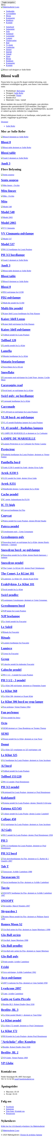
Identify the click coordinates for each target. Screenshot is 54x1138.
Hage (8, 56)
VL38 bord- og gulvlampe (17, 417)
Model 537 (8, 244)
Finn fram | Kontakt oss (15, 1111)
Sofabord (9, 34)
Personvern (10, 1113)
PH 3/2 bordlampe (13, 254)
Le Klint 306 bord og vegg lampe (22, 701)
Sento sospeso (9, 180)
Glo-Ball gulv (9, 956)
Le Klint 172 (9, 1031)
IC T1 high (8, 504)
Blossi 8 (6, 142)
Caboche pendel (11, 669)
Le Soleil (6, 626)
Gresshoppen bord (13, 605)
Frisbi (5, 967)
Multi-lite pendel (12, 308)
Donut (5, 744)
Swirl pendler (10, 595)
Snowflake (7, 372)
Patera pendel (10, 526)
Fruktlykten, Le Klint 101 (17, 584)
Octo (4, 723)
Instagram (10, 1109)
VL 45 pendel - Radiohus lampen (22, 428)
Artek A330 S (9, 473)
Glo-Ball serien (11, 935)
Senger (9, 49)
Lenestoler (10, 36)
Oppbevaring (11, 40)
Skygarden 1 (9, 911)
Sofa (8, 31)
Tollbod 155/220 (11, 776)
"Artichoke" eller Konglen (18, 1041)
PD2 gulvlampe (11, 297)
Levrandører (11, 13)
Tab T (5, 866)
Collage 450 (8, 819)
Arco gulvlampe (11, 977)
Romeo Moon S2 (11, 924)
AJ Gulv (6, 829)
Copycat (6, 515)
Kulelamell (8, 797)
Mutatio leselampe (13, 361)
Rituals (5, 637)
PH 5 (4, 840)
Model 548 (8, 212)
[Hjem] (10, 7)
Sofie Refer (18, 93)
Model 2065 (8, 222)
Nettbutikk (10, 11)
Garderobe (10, 47)
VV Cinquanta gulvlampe (17, 233)
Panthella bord (10, 462)
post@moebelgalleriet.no (24, 1079)
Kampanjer (10, 18)
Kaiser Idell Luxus (13, 319)
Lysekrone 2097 (11, 988)
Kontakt (9, 23)
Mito (4, 201)
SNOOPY (7, 900)
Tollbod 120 (8, 340)
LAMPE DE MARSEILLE (18, 438)
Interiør (9, 52)
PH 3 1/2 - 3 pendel (13, 680)
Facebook (10, 1107)
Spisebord (10, 27)
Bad (7, 43)
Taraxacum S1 (10, 877)
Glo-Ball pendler (12, 945)
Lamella (6, 351)
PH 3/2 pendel (10, 787)
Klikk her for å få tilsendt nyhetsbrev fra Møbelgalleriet (23, 1126)
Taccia (5, 887)
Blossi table (8, 152)
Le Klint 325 (9, 755)
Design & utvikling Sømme (31, 1135)
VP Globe (7, 1063)
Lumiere (6, 648)
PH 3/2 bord (9, 853)
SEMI (5, 733)
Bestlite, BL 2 (9, 1052)
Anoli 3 (5, 163)
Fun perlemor (10, 712)
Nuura (18, 95)
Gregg (5, 659)
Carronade (8, 406)
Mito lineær (8, 190)
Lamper (9, 38)
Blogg (8, 16)
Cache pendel (9, 494)
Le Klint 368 (9, 691)
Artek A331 (8, 483)
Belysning (21, 91)
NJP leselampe (10, 616)
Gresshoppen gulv (12, 537)
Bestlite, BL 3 (9, 1009)
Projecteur (8, 449)
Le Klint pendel (11, 1020)
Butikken (9, 20)
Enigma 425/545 (11, 808)
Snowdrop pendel (12, 562)
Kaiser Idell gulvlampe (16, 329)
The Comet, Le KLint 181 (17, 573)
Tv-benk (9, 45)
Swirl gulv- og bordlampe (17, 395)
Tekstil (8, 54)
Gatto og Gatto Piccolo (16, 999)
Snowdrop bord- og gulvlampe (20, 550)
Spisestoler (10, 29)
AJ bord (6, 765)
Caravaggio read (12, 385)
